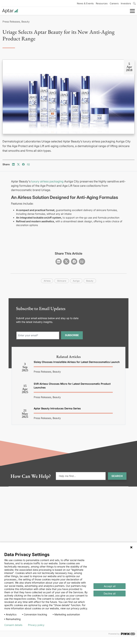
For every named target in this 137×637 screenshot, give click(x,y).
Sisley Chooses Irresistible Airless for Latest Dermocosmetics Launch (77, 361)
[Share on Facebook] (23, 164)
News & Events (85, 3)
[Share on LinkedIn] (13, 164)
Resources (102, 3)
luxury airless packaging (47, 181)
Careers (114, 3)
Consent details (13, 625)
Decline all (109, 593)
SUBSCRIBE (72, 335)
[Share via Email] (28, 164)
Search (117, 475)
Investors (126, 3)
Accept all (109, 586)
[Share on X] (18, 164)
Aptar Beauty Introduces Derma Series (57, 408)
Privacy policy (36, 625)
